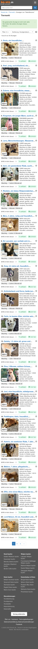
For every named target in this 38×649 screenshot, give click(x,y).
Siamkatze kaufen (9, 585)
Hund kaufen (8, 554)
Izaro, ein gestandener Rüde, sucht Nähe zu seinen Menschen (16, 167)
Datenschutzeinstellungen (26, 622)
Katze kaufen (8, 577)
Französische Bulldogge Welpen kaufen (28, 562)
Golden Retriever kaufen (11, 556)
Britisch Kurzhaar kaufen (11, 580)
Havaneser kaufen (9, 559)
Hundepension (8, 601)
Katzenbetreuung (9, 606)
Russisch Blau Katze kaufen (27, 586)
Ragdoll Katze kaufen (10, 587)
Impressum (14, 619)
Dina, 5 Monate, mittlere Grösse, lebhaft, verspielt (16, 367)
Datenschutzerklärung (11, 622)
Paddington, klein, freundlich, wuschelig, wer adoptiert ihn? (14, 417)
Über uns (7, 619)
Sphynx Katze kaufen (27, 582)
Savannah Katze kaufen (11, 582)
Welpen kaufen (26, 554)
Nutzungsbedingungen (26, 619)
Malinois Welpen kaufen (28, 565)
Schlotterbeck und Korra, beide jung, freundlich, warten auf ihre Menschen (17, 292)
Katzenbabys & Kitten (28, 577)
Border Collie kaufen (10, 569)
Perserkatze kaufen (27, 592)
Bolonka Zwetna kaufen (11, 562)
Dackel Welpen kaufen (28, 568)
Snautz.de (4, 12)
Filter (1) (5, 32)
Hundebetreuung (9, 599)
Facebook (19, 624)
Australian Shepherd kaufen (10, 565)
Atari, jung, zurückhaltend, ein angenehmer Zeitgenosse (14, 66)
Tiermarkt (12, 12)
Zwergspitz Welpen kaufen (27, 571)
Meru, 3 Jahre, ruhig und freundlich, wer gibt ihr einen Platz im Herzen (17, 217)
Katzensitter (7, 609)
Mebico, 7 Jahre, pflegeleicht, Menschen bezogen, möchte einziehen (17, 467)
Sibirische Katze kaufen (28, 589)
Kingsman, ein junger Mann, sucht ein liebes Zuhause (17, 116)
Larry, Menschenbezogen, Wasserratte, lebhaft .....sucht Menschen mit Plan (18, 141)
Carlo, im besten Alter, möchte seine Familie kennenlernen (17, 317)
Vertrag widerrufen (19, 614)
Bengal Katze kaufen (27, 580)
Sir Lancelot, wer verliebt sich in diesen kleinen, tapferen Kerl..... (15, 242)
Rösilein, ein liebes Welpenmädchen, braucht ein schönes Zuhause (17, 192)
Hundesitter (7, 604)
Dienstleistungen (9, 596)
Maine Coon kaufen (10, 590)
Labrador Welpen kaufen (26, 557)
